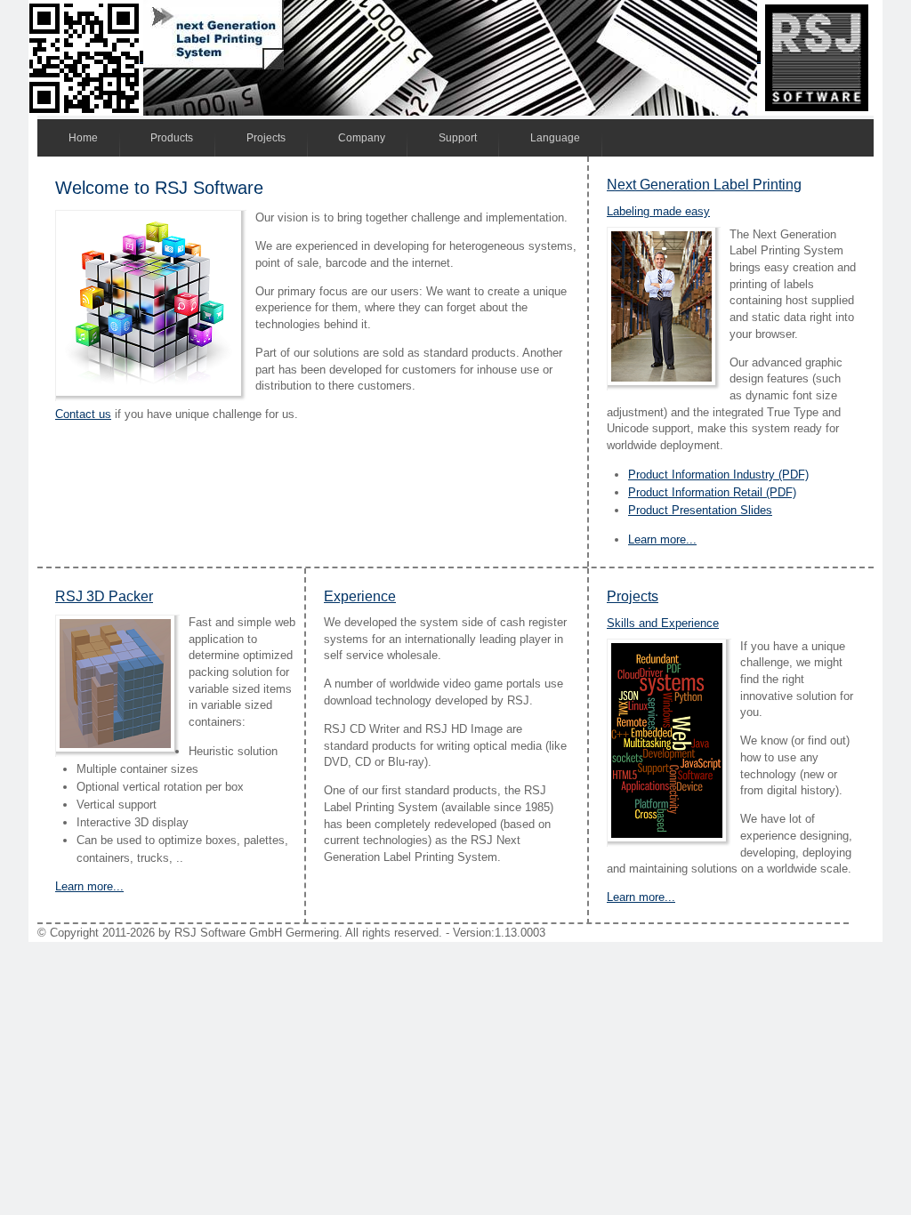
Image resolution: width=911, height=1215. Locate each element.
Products (171, 138)
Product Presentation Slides (700, 510)
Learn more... (662, 539)
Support (458, 138)
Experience (360, 596)
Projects (266, 138)
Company (361, 138)
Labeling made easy (658, 211)
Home (83, 138)
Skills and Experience (663, 623)
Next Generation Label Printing (704, 184)
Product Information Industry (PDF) (718, 474)
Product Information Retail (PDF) (712, 492)
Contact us (83, 414)
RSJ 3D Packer (104, 596)
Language (555, 138)
